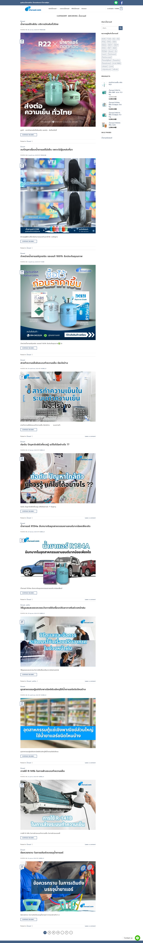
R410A (104, 48)
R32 (118, 39)
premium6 (42, 30)
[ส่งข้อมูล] (121, 28)
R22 (114, 39)
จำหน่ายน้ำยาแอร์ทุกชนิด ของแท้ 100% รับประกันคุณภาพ (51, 256)
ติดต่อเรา (84, 9)
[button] (115, 8)
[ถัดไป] (71, 932)
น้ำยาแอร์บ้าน (116, 60)
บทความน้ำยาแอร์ (64, 9)
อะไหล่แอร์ (104, 66)
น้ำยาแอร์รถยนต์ (106, 63)
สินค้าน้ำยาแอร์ (53, 9)
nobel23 (43, 368)
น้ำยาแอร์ (22, 21)
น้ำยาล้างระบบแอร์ (106, 57)
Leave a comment (90, 436)
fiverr (42, 262)
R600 (114, 48)
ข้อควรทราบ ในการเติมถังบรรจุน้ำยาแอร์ (41, 853)
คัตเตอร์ (111, 51)
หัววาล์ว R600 (117, 63)
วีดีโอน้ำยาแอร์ (75, 9)
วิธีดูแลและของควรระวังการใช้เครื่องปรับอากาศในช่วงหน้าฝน (52, 608)
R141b (109, 42)
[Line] (137, 938)
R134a (103, 42)
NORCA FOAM (106, 39)
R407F (116, 45)
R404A (104, 45)
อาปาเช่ (111, 66)
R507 (109, 48)
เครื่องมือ (115, 69)
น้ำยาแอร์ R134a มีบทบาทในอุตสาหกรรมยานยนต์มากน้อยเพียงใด (55, 526)
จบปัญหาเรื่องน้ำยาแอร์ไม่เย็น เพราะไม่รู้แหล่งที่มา (46, 149)
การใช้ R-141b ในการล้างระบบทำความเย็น (42, 771)
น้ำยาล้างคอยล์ (112, 54)
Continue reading (28, 135)
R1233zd (104, 51)
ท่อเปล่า (104, 54)
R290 (114, 42)
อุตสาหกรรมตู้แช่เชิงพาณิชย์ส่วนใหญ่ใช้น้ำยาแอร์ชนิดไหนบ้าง (53, 689)
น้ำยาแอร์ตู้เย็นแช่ (106, 60)
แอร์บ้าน (28, 605)
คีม (116, 51)
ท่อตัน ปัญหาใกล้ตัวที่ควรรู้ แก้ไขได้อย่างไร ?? (44, 444)
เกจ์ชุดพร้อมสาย (106, 69)
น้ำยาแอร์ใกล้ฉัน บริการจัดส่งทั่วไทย (39, 24)
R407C (110, 45)
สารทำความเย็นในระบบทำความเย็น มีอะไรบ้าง (44, 363)
